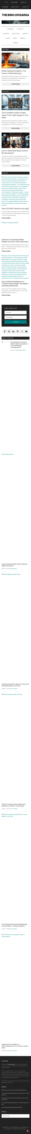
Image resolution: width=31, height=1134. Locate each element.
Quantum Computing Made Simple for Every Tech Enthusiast (15, 241)
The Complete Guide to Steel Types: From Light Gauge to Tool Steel (15, 115)
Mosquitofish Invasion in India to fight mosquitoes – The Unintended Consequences (20, 344)
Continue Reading (18, 84)
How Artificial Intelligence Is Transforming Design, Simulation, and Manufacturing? (15, 284)
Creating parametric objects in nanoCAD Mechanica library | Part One (15, 685)
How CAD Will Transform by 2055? (15, 208)
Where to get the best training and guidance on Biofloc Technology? (13, 805)
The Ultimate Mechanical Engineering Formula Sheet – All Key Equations (14, 925)
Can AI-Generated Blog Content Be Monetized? (12, 1107)
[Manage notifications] (27, 1131)
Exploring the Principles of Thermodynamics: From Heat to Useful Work (15, 1046)
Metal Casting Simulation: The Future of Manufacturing (14, 1090)
